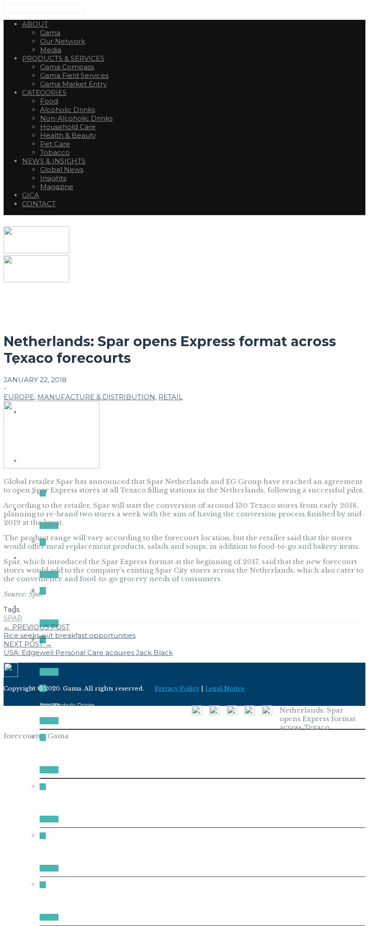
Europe (19, 397)
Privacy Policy (177, 688)
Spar (13, 618)
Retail (170, 397)
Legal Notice (225, 688)
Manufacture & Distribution (96, 397)
